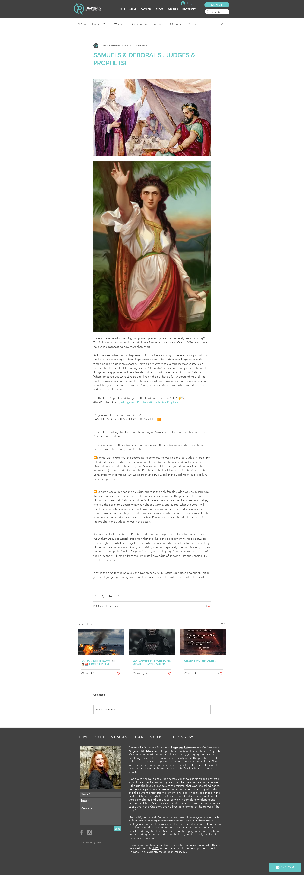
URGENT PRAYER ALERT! (200, 660)
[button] (172, 9)
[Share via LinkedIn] (110, 596)
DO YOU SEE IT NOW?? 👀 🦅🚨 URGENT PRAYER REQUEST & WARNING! (98, 662)
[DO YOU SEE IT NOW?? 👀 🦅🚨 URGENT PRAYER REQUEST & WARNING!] (101, 642)
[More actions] (209, 46)
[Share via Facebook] (94, 596)
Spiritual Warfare (139, 24)
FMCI (155, 848)
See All (222, 623)
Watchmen (119, 24)
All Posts (82, 24)
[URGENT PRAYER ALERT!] (203, 642)
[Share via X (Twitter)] (102, 596)
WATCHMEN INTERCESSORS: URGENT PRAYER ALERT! (152, 662)
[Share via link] (118, 596)
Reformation (176, 24)
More (190, 24)
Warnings (158, 24)
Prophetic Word (100, 24)
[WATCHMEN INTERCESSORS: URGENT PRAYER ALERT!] (152, 642)
